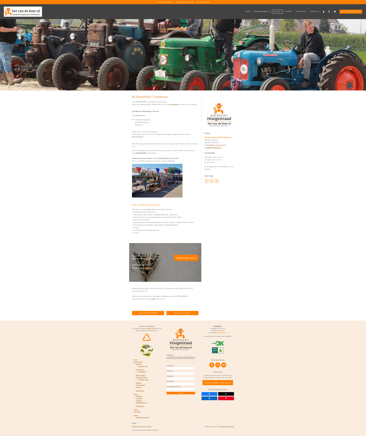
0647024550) (223, 333)
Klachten (149, 426)
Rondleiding (139, 396)
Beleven (136, 394)
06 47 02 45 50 (220, 145)
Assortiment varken (143, 379)
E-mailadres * (170, 366)
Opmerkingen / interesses (174, 386)
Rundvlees (139, 364)
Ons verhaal (137, 412)
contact (153, 299)
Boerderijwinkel (138, 362)
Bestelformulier (140, 391)
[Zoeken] (329, 12)
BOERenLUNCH (140, 406)
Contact (136, 415)
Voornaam (169, 371)
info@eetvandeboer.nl (213, 148)
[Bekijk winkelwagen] (334, 12)
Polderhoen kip (140, 370)
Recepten (138, 387)
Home (135, 360)
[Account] (323, 12)
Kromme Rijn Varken (141, 377)
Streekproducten (140, 385)
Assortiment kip (142, 372)
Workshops (139, 401)
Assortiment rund (142, 366)
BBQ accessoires (140, 375)
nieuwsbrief (175, 104)
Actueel (136, 410)
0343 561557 (210, 145)
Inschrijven (181, 393)
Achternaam (170, 376)
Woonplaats (170, 381)
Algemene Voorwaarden (139, 426)
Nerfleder (138, 383)
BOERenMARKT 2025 (141, 403)
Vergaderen (139, 398)
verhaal (149, 328)
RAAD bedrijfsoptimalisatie (227, 426)
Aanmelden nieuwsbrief (142, 417)
